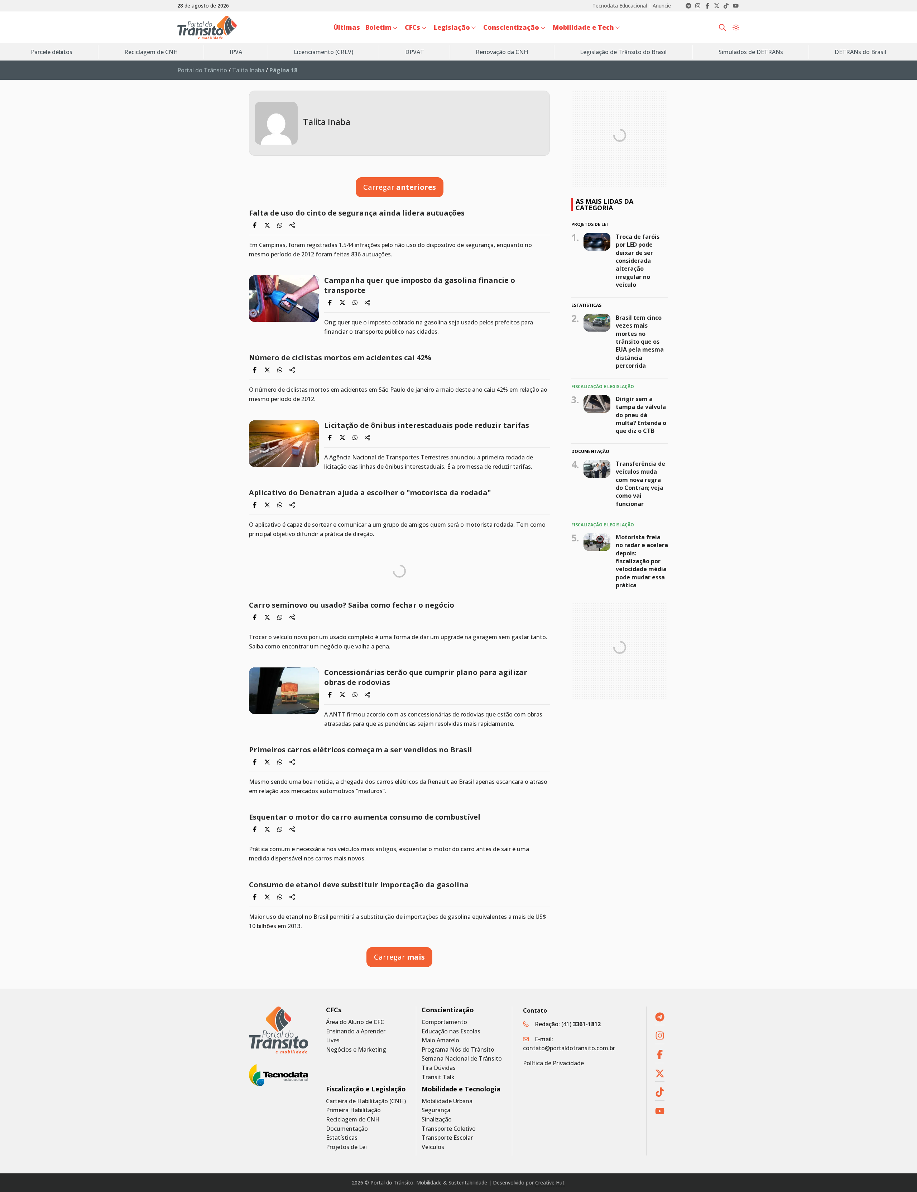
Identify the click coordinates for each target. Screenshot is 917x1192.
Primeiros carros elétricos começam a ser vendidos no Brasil (360, 749)
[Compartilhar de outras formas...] (292, 225)
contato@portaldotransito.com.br (569, 1048)
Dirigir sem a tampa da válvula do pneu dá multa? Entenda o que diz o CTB (641, 415)
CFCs (333, 1010)
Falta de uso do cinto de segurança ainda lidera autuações (357, 213)
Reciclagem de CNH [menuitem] (151, 52)
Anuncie (662, 5)
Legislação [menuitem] (452, 27)
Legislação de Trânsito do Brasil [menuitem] (623, 52)
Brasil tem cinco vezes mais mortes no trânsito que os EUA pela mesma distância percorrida (640, 342)
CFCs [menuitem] (412, 27)
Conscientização (448, 1010)
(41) (581, 1024)
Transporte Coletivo (449, 1128)
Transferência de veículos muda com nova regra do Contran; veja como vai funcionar (640, 484)
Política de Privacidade (553, 1063)
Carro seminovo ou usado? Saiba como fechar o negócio (351, 605)
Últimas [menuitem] (346, 27)
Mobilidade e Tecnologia (461, 1089)
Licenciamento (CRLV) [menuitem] (323, 52)
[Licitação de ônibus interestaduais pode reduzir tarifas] (284, 443)
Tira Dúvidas (439, 1068)
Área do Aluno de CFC (355, 1022)
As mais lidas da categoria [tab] (604, 204)
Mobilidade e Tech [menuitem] (583, 27)
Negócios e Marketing (356, 1049)
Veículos (433, 1147)
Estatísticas (341, 1137)
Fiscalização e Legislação (366, 1089)
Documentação (347, 1128)
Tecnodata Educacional (619, 5)
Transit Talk (438, 1077)
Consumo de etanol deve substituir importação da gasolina (359, 884)
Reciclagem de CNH (353, 1119)
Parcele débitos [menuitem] (51, 52)
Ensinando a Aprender (355, 1031)
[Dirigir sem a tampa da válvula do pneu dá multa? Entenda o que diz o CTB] (597, 403)
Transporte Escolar (447, 1137)
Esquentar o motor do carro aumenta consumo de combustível (364, 817)
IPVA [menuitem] (236, 52)
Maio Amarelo (440, 1040)
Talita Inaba (248, 70)
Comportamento (444, 1022)
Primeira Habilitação (353, 1110)
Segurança (436, 1110)
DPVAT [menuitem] (414, 52)
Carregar (399, 187)
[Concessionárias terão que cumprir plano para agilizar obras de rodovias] (284, 690)
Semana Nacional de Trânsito (462, 1058)
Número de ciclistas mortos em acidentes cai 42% (340, 357)
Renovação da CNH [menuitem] (502, 52)
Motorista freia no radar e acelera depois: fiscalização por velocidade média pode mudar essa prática (642, 561)
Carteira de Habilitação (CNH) (366, 1101)
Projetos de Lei (346, 1147)
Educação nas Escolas (451, 1031)
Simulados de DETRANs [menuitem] (751, 52)
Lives (333, 1040)
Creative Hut (550, 1182)
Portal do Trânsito (202, 70)
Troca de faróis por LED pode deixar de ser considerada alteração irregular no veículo (637, 260)
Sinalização (437, 1119)
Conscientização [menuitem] (511, 27)
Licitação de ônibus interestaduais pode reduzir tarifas (426, 425)
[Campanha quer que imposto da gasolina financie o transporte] (284, 298)
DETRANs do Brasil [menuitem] (860, 52)
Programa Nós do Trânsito (458, 1049)
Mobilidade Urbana (447, 1101)
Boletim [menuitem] (378, 27)
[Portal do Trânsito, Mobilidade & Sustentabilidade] (278, 1030)
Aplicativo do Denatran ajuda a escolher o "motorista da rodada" (370, 492)
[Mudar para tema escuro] (736, 27)
